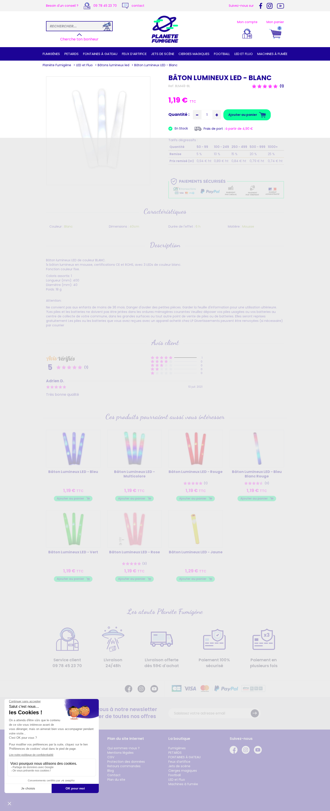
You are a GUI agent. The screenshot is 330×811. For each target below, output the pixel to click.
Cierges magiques (193, 53)
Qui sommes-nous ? (123, 748)
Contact (114, 775)
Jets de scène (162, 53)
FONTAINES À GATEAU (100, 53)
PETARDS (71, 53)
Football (222, 53)
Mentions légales (120, 752)
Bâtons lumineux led (113, 65)
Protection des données (126, 761)
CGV (110, 757)
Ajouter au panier (70, 498)
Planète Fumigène (57, 65)
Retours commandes (124, 766)
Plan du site (116, 779)
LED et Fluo (243, 53)
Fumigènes (51, 53)
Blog (110, 770)
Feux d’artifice (134, 53)
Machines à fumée (272, 53)
